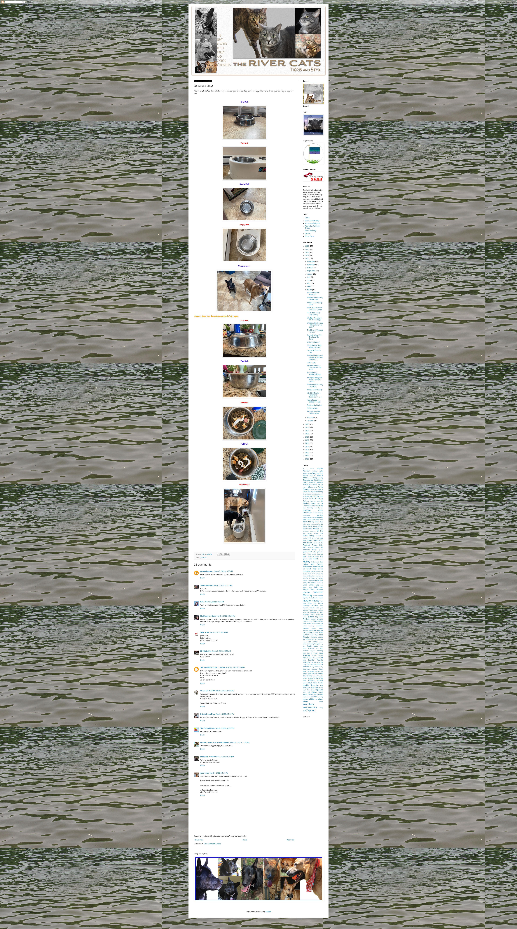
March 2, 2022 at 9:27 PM (225, 728)
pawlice (305, 610)
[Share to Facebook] (225, 554)
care (318, 503)
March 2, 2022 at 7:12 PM (225, 714)
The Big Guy (315, 662)
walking (320, 694)
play (316, 617)
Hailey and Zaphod (313, 564)
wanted (305, 697)
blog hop (310, 491)
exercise (306, 531)
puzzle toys (311, 623)
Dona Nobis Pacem (309, 524)
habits (316, 559)
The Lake (310, 665)
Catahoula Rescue (309, 505)
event (321, 528)
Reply (202, 578)
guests (305, 559)
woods (321, 701)
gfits (314, 552)
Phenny (306, 614)
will (316, 699)
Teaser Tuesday (317, 655)
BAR (316, 480)
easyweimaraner (206, 571)
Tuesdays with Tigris (311, 688)
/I (303, 468)
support (312, 651)
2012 (307, 453)
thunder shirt (319, 671)
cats (304, 508)
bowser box (313, 494)
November (311, 265)
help (314, 569)
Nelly (321, 601)
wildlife (311, 699)
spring (316, 646)
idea (306, 578)
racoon (317, 623)
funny (314, 550)
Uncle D (313, 690)
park (317, 608)
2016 (307, 440)
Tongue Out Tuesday (314, 390)
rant (322, 623)
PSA (304, 623)
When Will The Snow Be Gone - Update (314, 309)
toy (315, 678)
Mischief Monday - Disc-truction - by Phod (314, 367)
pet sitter (320, 612)
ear (316, 526)
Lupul (321, 587)
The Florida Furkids (207, 728)
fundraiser (306, 549)
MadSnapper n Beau (208, 616)
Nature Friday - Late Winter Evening (314, 346)
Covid (314, 517)
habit (310, 559)
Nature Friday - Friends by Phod (314, 374)
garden (305, 552)
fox (322, 543)
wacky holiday (308, 694)
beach (305, 482)
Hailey (306, 561)
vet (309, 692)
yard (304, 711)
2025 (307, 249)
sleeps (321, 642)
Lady (317, 580)
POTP (321, 617)
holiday (320, 569)
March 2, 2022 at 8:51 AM (221, 651)
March (309, 290)
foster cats (316, 543)
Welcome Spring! (313, 342)
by (322, 494)
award (305, 478)
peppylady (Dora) (207, 757)
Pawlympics (313, 610)
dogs (321, 522)
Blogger (268, 912)
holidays (306, 571)
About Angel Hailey (312, 221)
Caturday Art (319, 508)
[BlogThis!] (220, 554)
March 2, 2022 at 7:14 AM (223, 585)
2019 (307, 431)
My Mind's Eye (205, 651)
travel (310, 683)
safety (311, 630)
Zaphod (310, 710)
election (309, 528)
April (309, 287)
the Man (317, 665)
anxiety (305, 475)
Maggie (305, 589)
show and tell (315, 639)
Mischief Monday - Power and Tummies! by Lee (314, 395)
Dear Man (315, 519)
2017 (307, 437)
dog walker (315, 522)
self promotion (308, 633)
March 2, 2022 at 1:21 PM (235, 667)
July (309, 277)
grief (304, 556)
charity (320, 510)
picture (305, 617)
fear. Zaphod (307, 533)
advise (315, 471)
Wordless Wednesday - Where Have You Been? (315, 325)
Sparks (309, 646)
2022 (307, 259)
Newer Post (199, 840)
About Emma (309, 236)
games (321, 549)
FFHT (314, 538)
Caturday (310, 508)
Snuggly (317, 644)
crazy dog (319, 517)
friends (317, 547)
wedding (320, 697)
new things (307, 603)
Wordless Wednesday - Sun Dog (315, 386)
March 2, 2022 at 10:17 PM (239, 742)
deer (321, 519)
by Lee (320, 496)
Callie (313, 503)
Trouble (320, 683)
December (311, 261)
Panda (312, 608)
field (318, 538)
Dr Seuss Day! (312, 408)
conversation (307, 517)
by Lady (313, 496)
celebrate (307, 510)
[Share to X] (223, 554)
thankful (311, 660)
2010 (307, 459)
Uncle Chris (306, 690)
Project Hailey (318, 621)
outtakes (315, 605)
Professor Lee (307, 621)
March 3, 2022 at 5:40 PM (219, 773)
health (309, 569)
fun (322, 547)
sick (321, 639)
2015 (307, 443)
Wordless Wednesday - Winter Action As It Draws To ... (315, 357)
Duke (202, 602)
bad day (320, 478)
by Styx (318, 498)
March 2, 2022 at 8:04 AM (226, 616)
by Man (305, 498)
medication (319, 589)
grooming (311, 556)
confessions (306, 515)
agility (321, 471)
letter (310, 587)
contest (320, 515)
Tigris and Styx (313, 673)
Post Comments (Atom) (212, 844)
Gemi (310, 552)
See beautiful (318, 630)
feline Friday (308, 535)
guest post (319, 556)
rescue (314, 628)
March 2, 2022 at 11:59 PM (224, 757)
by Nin (311, 498)
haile (321, 559)
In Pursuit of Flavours (316, 578)
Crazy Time (311, 362)
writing (321, 707)
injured (305, 580)
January (310, 420)
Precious (306, 619)
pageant (305, 608)
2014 (307, 446)
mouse (315, 595)
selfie (316, 632)
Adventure (306, 471)
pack (321, 605)
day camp (307, 519)
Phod (312, 614)
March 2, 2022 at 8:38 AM (219, 632)
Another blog (317, 473)
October (310, 268)
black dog (314, 489)
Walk (315, 694)
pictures (311, 617)
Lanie (305, 585)
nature (321, 598)
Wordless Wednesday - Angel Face (315, 298)
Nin (315, 603)
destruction (307, 522)
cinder (315, 512)
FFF (309, 538)
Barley (320, 480)
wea (309, 697)
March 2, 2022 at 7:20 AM (214, 602)
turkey (321, 687)
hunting (309, 576)
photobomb (319, 614)
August (310, 274)
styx (321, 648)
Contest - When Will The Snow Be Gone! (314, 337)
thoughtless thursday (310, 669)
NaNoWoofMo (313, 598)
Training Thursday (315, 680)
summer (305, 651)
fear (321, 531)
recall (304, 626)
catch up (319, 506)
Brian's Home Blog (207, 714)
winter (305, 701)
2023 (307, 255)
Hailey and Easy (317, 562)
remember (319, 626)
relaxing (311, 626)
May (309, 283)
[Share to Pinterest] (228, 554)
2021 (307, 424)
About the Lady (310, 231)
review (321, 628)
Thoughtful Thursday (316, 667)
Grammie (320, 554)
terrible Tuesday (314, 658)
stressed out (313, 648)
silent (304, 642)
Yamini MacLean (206, 585)
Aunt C (312, 475)
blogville (316, 491)
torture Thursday (318, 676)
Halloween (307, 566)
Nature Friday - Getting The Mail (314, 401)
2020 (307, 427)
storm (321, 646)
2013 (307, 450)
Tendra (305, 658)
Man (312, 589)
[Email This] (218, 554)
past (321, 608)
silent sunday (313, 642)
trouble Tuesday (310, 685)
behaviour (312, 482)
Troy (321, 685)
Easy (305, 529)
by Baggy (306, 496)
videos (314, 692)
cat (322, 503)
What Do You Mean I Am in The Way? (314, 319)
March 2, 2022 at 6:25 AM (223, 571)
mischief (306, 592)
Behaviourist (313, 484)
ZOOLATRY (204, 632)
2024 (307, 252)
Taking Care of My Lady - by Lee (313, 412)
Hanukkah (316, 567)
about (312, 468)
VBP (304, 692)
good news (312, 554)
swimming (320, 651)
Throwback (310, 671)
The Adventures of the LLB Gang (212, 667)
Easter (320, 526)
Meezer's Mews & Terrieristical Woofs (214, 742)
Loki (315, 587)
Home (245, 840)
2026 (307, 246)
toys (318, 678)
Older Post (290, 840)
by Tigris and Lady (313, 501)
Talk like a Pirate (310, 653)
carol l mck (204, 773)
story (304, 648)
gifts (318, 552)
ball (312, 480)
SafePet (305, 630)
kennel (312, 580)
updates (319, 690)
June (309, 280)
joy (309, 580)
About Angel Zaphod (312, 223)
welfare (305, 699)
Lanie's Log (314, 585)
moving (320, 595)
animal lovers (307, 473)
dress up (311, 526)
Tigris (305, 674)
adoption (320, 469)
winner (320, 699)
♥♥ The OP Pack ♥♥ (207, 691)
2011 (307, 456)
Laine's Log (319, 582)
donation (318, 524)
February (310, 417)
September (311, 271)
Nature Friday (311, 600)
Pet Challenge (311, 612)
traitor (305, 683)
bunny (319, 494)
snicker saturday (308, 644)
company (320, 512)
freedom (310, 547)
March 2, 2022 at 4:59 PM (225, 691)
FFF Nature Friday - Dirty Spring (314, 314)
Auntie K (320, 475)
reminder (306, 628)
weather (314, 697)
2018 (307, 434)
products (320, 619)
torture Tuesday (308, 678)
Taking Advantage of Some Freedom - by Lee (314, 380)
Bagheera (306, 480)
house (313, 571)
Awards (307, 234)
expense (312, 531)
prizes (313, 619)
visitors (320, 692)
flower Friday (312, 540)
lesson (305, 587)
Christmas (307, 512)
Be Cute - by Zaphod (314, 405)
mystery (305, 598)
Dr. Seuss (203, 557)
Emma (316, 528)
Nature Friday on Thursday (313, 293)
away (315, 478)
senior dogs (314, 635)
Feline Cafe (318, 533)
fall (318, 531)
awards (310, 478)
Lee (322, 585)
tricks (315, 683)
